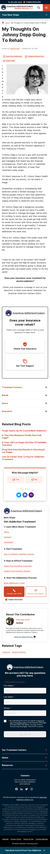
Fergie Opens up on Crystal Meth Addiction (24, 430)
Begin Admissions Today (14, 583)
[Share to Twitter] (18, 494)
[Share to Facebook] (25, 494)
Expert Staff (10, 61)
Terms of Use (28, 839)
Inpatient (8, 537)
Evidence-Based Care (36, 56)
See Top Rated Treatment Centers (19, 554)
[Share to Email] (31, 494)
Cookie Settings (42, 839)
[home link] (3, 22)
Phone (6, 708)
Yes (17, 479)
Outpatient (8, 542)
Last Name (8, 697)
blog (7, 23)
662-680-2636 (16, 2)
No (36, 479)
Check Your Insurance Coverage (18, 566)
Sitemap (5, 839)
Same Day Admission (14, 56)
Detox (6, 532)
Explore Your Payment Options (17, 571)
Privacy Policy (16, 839)
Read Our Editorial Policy (23, 637)
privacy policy (21, 723)
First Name (8, 686)
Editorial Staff (15, 48)
